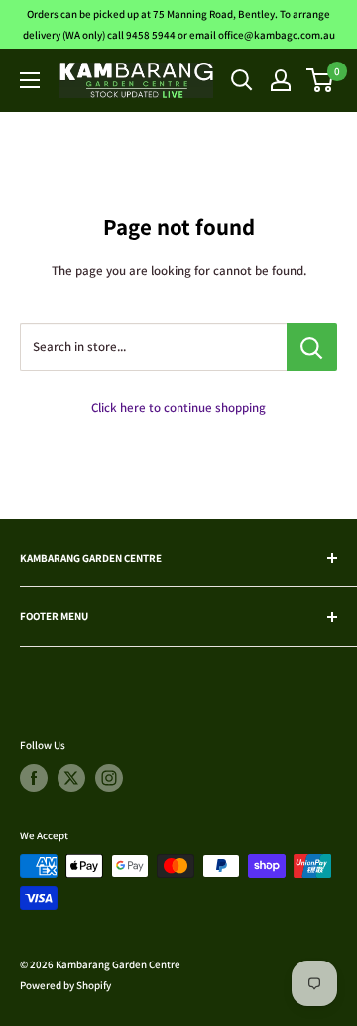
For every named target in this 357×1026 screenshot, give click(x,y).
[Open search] (242, 80)
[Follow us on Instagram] (109, 778)
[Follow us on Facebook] (34, 778)
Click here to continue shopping (178, 407)
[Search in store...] (312, 347)
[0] (320, 80)
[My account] (281, 80)
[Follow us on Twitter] (71, 778)
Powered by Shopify (65, 985)
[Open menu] (30, 80)
